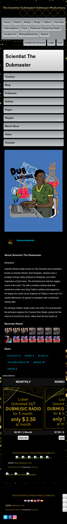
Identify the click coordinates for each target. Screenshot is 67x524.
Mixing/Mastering (28, 34)
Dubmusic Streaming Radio (45, 28)
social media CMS (14, 467)
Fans (24, 28)
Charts (17, 22)
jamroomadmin (25, 240)
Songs (37, 22)
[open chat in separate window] (65, 496)
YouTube (59, 22)
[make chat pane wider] (65, 505)
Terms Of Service (20, 453)
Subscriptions (11, 28)
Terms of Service (20, 495)
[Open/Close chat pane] (65, 509)
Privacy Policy (36, 453)
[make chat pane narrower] (65, 500)
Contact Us (10, 34)
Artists (27, 22)
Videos (47, 22)
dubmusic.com (18, 505)
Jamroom (34, 467)
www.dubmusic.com (23, 463)
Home (7, 22)
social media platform (13, 510)
